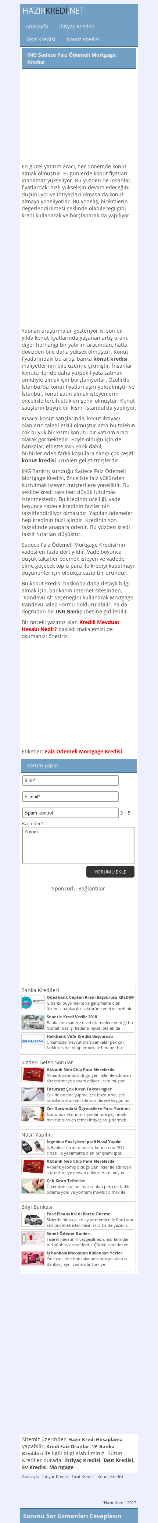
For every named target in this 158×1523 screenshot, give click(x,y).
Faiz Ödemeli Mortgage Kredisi (83, 751)
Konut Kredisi (83, 39)
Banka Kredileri (40, 990)
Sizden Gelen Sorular (47, 1062)
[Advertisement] (79, 117)
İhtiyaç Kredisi (76, 26)
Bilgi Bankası (37, 1206)
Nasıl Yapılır (36, 1134)
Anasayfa (37, 26)
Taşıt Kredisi (40, 39)
